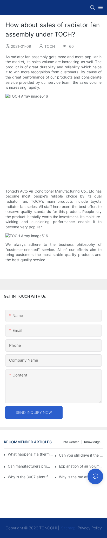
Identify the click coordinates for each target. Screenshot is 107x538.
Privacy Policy (90, 527)
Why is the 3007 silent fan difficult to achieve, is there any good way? (30, 477)
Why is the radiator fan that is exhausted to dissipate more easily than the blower (81, 477)
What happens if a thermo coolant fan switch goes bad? (30, 454)
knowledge (92, 442)
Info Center (71, 442)
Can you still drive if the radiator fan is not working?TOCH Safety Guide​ (81, 455)
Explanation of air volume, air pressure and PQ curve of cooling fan (81, 466)
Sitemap (68, 527)
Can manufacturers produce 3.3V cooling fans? (30, 466)
